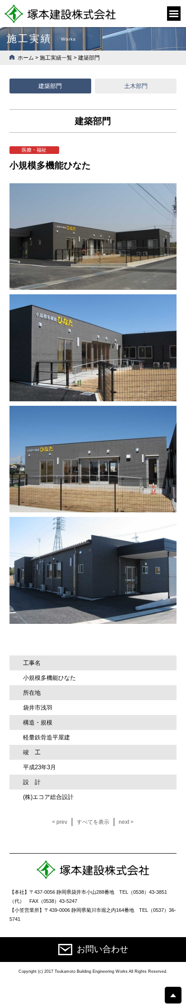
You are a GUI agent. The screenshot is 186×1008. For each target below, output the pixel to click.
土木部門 (136, 86)
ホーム (26, 58)
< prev (59, 822)
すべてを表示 (93, 822)
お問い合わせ (102, 949)
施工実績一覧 (56, 58)
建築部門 (50, 86)
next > (126, 822)
